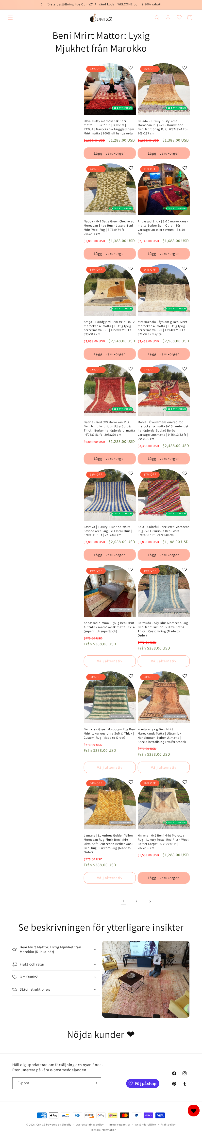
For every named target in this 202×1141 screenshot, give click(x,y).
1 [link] (123, 901)
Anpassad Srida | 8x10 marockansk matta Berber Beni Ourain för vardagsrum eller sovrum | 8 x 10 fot (163, 227)
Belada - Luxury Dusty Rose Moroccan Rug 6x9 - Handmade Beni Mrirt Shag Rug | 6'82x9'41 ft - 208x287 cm (163, 127)
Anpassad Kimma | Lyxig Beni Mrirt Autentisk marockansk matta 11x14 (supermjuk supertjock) (109, 627)
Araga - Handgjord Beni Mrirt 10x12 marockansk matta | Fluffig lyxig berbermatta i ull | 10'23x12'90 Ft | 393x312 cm (109, 328)
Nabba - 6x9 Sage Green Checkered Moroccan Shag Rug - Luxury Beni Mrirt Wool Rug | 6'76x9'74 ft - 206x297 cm (109, 227)
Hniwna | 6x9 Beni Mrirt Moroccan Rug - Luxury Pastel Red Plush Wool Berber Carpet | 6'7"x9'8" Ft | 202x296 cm (163, 842)
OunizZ (41, 1124)
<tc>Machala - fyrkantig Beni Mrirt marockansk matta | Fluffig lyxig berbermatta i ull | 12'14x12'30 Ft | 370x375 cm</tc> (162, 328)
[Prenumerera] (95, 1083)
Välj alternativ (109, 661)
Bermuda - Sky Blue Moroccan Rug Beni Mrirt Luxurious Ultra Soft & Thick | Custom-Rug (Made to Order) (163, 629)
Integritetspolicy (120, 1124)
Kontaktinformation (103, 1129)
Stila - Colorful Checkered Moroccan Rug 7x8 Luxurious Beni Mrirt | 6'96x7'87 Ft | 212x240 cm (164, 531)
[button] (10, 17)
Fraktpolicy (168, 1124)
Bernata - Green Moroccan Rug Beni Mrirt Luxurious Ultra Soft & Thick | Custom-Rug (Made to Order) (110, 733)
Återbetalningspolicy (90, 1124)
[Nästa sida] (150, 901)
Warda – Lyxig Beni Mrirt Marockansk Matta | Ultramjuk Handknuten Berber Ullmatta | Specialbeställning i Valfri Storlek (162, 735)
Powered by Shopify (58, 1124)
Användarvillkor (145, 1124)
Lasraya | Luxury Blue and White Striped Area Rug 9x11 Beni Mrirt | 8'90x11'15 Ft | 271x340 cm (108, 531)
